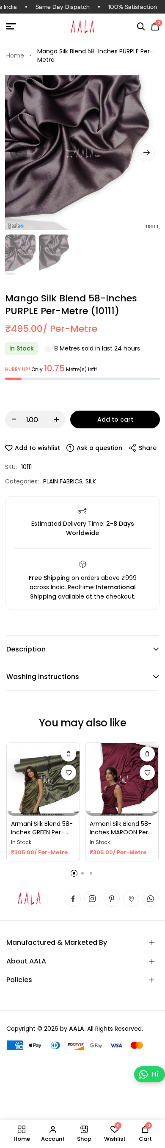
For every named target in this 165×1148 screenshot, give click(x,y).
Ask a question (99, 448)
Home (15, 55)
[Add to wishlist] (68, 772)
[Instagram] (92, 899)
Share (148, 448)
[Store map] (131, 899)
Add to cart (115, 419)
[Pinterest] (112, 899)
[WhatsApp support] (151, 899)
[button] (141, 27)
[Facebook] (73, 899)
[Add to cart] (68, 754)
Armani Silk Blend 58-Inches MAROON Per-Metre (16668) (120, 828)
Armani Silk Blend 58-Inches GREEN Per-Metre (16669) (42, 828)
